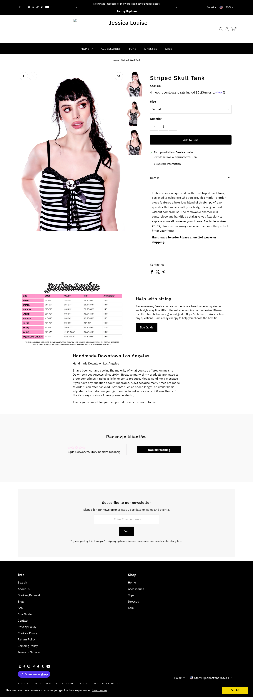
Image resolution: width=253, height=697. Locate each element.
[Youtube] (47, 7)
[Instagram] (28, 7)
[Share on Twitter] (158, 272)
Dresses (150, 48)
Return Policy (27, 639)
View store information (167, 163)
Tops (132, 48)
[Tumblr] (42, 7)
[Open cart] (233, 29)
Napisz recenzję (159, 450)
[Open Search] (220, 29)
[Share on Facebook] (152, 272)
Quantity (156, 119)
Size (153, 101)
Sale (168, 48)
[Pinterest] (33, 7)
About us (24, 589)
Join (126, 531)
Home (85, 48)
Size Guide (147, 327)
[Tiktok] (37, 7)
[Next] (176, 7)
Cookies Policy (27, 633)
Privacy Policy (27, 627)
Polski (210, 7)
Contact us (157, 264)
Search (22, 582)
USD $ (227, 7)
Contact (23, 620)
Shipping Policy (28, 646)
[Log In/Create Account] (227, 29)
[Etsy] (20, 7)
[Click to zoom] (119, 76)
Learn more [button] (99, 690)
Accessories (110, 48)
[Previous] (77, 7)
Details (154, 178)
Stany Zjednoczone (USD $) (212, 678)
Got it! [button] (235, 690)
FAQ (20, 608)
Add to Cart (190, 140)
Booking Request (29, 595)
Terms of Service (29, 652)
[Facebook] (24, 7)
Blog (21, 601)
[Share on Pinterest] (163, 272)
